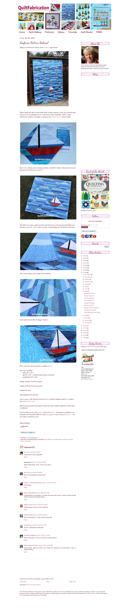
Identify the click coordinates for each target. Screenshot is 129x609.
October (87, 279)
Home (22, 32)
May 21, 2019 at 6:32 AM (46, 545)
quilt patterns (48, 439)
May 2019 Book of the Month (92, 312)
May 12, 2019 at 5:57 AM (49, 482)
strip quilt (65, 439)
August (87, 284)
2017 (84, 328)
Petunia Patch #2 (89, 295)
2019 (84, 272)
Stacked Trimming (89, 303)
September (88, 281)
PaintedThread (28, 515)
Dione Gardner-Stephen (31, 545)
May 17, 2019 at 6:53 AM (40, 515)
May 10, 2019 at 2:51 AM (33, 452)
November (88, 277)
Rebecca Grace (28, 504)
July (86, 286)
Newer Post (23, 581)
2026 (84, 256)
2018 (84, 325)
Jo (24, 452)
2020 (84, 270)
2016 (84, 330)
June (86, 289)
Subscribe (84, 227)
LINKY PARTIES (91, 346)
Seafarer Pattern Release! (91, 307)
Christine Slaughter (30, 535)
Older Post (72, 581)
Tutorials (72, 32)
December (88, 274)
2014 (84, 335)
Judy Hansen (28, 525)
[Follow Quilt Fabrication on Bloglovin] (28, 433)
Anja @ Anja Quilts (29, 493)
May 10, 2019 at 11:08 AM (35, 472)
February (87, 320)
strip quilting (28, 441)
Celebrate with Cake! (90, 310)
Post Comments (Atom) (33, 584)
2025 (84, 258)
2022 (84, 265)
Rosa (25, 472)
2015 (84, 333)
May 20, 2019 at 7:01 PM (43, 535)
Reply (25, 457)
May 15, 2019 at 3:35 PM (40, 504)
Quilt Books (86, 32)
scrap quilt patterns (57, 439)
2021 (84, 267)
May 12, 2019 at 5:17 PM (43, 493)
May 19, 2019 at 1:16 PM (39, 525)
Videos (61, 32)
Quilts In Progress (89, 298)
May (86, 291)
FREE (99, 32)
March (86, 318)
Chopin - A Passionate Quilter (33, 482)
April (86, 315)
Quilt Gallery (35, 32)
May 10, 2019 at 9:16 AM (39, 462)
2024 (84, 260)
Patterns (49, 32)
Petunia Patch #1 (89, 300)
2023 (84, 263)
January (87, 322)
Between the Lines (89, 293)
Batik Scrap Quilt (88, 305)
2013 (84, 337)
